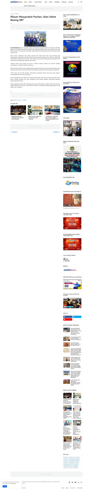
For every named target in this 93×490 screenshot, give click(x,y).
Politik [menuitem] (50, 2)
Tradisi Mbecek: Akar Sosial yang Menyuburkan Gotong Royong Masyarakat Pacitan (75, 382)
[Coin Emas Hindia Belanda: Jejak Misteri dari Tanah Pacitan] (66, 344)
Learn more (13, 483)
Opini (77, 462)
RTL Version (80, 488)
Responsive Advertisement (46, 8)
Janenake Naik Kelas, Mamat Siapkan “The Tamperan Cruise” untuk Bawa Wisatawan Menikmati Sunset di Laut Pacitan (76, 331)
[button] (78, 2)
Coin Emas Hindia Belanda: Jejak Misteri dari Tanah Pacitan (75, 344)
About (67, 488)
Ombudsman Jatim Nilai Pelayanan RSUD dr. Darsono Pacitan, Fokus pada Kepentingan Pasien (77, 446)
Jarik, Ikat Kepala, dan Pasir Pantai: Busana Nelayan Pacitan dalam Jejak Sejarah (76, 359)
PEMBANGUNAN (67, 464)
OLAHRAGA (24, 100)
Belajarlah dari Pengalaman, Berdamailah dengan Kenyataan (35, 118)
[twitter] (77, 317)
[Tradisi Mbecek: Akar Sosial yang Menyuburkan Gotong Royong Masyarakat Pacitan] (66, 381)
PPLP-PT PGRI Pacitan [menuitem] (29, 6)
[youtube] (67, 319)
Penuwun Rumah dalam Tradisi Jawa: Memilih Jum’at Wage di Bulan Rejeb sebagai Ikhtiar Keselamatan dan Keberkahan (76, 374)
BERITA (17, 13)
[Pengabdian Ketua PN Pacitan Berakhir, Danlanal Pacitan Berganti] (18, 110)
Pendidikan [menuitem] (57, 2)
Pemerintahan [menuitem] (38, 2)
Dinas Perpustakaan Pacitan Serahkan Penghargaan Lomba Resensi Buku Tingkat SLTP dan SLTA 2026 (67, 430)
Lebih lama (55, 131)
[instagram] (78, 482)
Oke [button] (5, 486)
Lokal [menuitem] (45, 2)
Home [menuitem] (25, 2)
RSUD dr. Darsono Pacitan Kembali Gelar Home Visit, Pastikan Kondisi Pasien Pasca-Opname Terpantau (77, 415)
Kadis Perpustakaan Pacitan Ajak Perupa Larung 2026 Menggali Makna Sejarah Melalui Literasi (76, 366)
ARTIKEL (66, 457)
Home (62, 488)
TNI (71, 467)
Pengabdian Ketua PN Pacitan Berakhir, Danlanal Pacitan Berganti (18, 118)
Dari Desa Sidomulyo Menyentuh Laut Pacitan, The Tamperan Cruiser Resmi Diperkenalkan (77, 430)
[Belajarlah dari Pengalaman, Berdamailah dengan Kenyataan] (35, 110)
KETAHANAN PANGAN (74, 460)
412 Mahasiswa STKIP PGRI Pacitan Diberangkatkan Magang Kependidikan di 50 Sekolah (52, 118)
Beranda (12, 13)
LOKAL (19, 100)
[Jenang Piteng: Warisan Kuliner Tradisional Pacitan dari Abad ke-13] (66, 338)
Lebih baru (14, 131)
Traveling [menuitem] (70, 2)
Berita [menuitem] (30, 2)
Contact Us (72, 488)
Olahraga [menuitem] (64, 2)
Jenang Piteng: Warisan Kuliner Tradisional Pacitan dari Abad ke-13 (76, 338)
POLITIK (66, 467)
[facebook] (67, 317)
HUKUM (65, 460)
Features (77, 457)
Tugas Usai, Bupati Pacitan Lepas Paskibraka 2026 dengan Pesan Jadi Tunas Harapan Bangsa (67, 446)
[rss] (81, 482)
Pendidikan (75, 464)
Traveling (75, 467)
